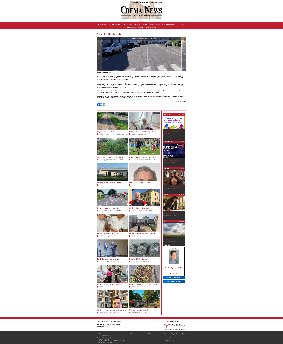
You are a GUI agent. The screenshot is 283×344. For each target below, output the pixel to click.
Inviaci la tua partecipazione (174, 278)
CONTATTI (166, 321)
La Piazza (164, 24)
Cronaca (105, 24)
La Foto (116, 24)
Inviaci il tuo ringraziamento (174, 281)
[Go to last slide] (99, 54)
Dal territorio (127, 24)
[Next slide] (184, 54)
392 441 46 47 (106, 339)
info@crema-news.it (169, 327)
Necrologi (175, 24)
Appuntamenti (145, 24)
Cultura (134, 24)
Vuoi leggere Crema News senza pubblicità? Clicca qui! (141, 27)
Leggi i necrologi (174, 273)
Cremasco (152, 24)
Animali (170, 24)
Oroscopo (158, 24)
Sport (138, 24)
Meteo (120, 24)
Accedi (183, 24)
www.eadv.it (111, 342)
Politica (111, 24)
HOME (100, 24)
